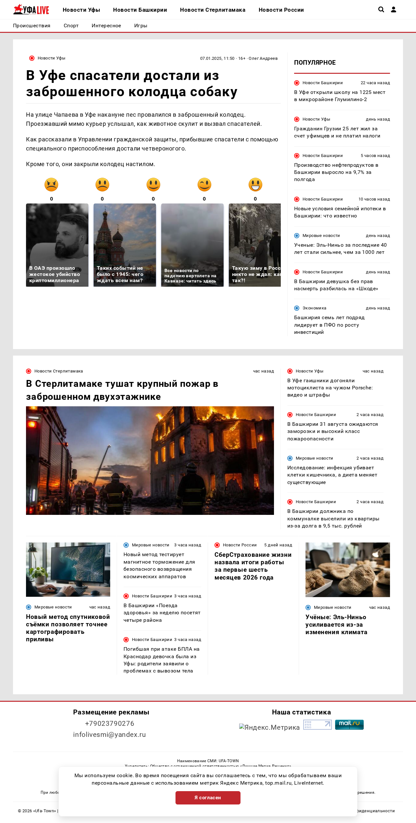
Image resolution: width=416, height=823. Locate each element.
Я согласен (208, 798)
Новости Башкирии (323, 82)
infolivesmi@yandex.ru (109, 734)
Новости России (240, 544)
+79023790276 (110, 723)
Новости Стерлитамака (58, 371)
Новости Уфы (51, 58)
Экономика (314, 308)
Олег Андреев (263, 58)
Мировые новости (321, 235)
